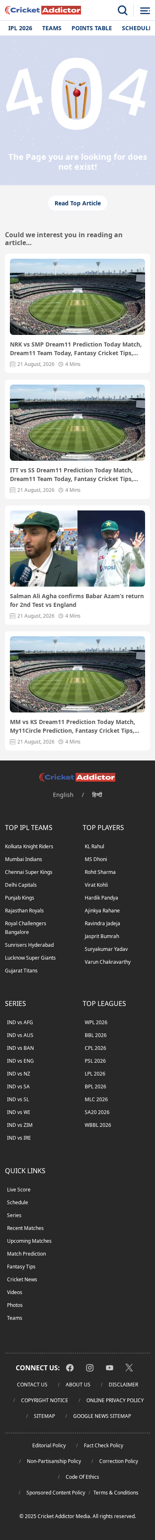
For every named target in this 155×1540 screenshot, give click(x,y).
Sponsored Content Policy (55, 1492)
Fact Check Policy (103, 1445)
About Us (78, 1384)
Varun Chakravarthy (108, 961)
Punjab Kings (19, 897)
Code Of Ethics (82, 1476)
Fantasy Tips (21, 1266)
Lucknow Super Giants (30, 957)
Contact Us (32, 1384)
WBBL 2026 (98, 1125)
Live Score (19, 1189)
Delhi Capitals (21, 884)
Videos (14, 1292)
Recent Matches (25, 1228)
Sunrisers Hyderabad (29, 944)
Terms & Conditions (115, 1492)
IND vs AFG (20, 1022)
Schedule (17, 1202)
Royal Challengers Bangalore (25, 928)
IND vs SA (18, 1086)
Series (14, 1215)
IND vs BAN (20, 1048)
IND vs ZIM (20, 1125)
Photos (15, 1305)
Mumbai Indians (23, 859)
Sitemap (44, 1416)
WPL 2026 (96, 1022)
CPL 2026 (95, 1048)
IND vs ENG (20, 1060)
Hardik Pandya (101, 897)
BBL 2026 (96, 1035)
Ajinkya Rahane (102, 910)
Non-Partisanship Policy (54, 1461)
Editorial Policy (49, 1445)
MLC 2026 (96, 1099)
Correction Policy (118, 1461)
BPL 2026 (95, 1086)
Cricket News (22, 1279)
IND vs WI (18, 1112)
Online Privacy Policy (115, 1400)
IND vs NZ (18, 1073)
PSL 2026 (95, 1060)
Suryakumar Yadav (106, 949)
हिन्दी (97, 795)
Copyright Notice (44, 1400)
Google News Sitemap (102, 1416)
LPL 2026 (95, 1073)
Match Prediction (26, 1253)
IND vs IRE (19, 1137)
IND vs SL (18, 1099)
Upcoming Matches (29, 1240)
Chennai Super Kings (28, 872)
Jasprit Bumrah (102, 936)
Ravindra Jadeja (102, 923)
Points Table (92, 28)
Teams (52, 28)
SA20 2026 (97, 1112)
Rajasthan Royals (24, 910)
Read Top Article (78, 203)
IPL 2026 (20, 28)
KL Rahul (94, 846)
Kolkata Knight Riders (29, 846)
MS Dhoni (96, 859)
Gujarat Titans (21, 970)
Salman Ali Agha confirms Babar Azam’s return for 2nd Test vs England (77, 600)
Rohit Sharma (100, 872)
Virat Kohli (96, 884)
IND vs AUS (20, 1035)
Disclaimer (123, 1384)
